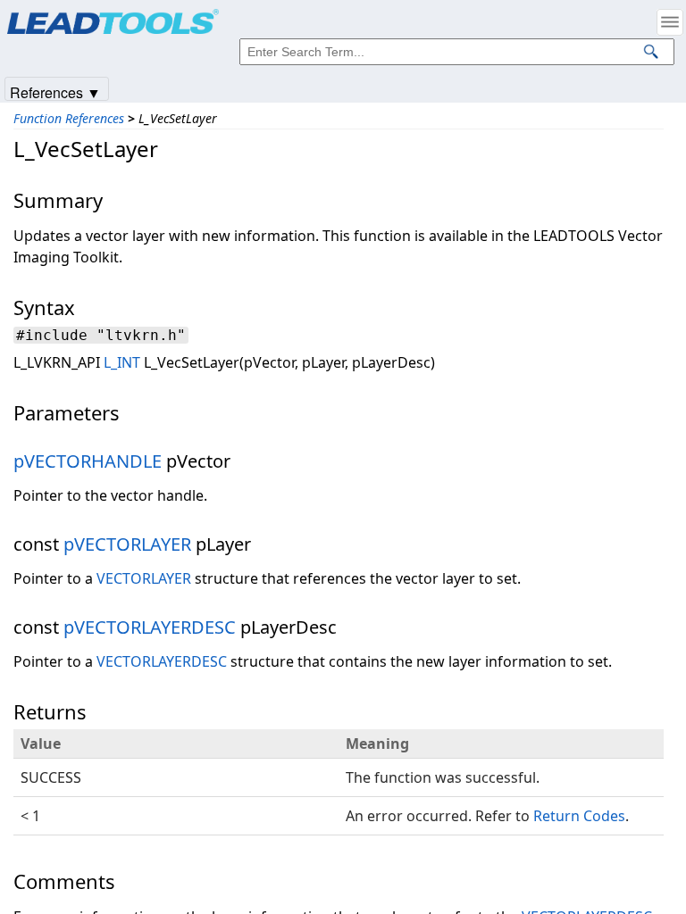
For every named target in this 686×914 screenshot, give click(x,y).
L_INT (122, 362)
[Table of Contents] (670, 22)
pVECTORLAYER (127, 544)
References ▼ (55, 91)
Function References (68, 118)
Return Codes (579, 816)
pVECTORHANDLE (87, 461)
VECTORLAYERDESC (161, 661)
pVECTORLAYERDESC (149, 627)
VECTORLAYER (143, 578)
